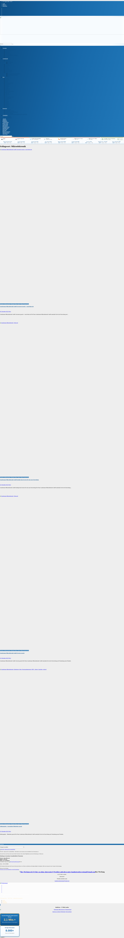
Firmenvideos (8, 50)
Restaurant (7, 52)
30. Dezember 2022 (4, 311)
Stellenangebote (8, 70)
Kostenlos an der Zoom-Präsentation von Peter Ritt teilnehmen (9, 869)
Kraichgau (7, 86)
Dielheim (7, 85)
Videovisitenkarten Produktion (11, 55)
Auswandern (10, 62)
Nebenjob (7, 67)
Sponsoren (5, 108)
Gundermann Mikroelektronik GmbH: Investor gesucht (12, 653)
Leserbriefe (7, 65)
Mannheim (7, 92)
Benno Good (5, 123)
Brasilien (9, 63)
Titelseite (13, 304)
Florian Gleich (8, 109)
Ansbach (7, 78)
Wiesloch (7, 107)
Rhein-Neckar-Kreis (9, 91)
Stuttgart (7, 99)
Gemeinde (7, 59)
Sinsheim (7, 101)
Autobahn (7, 79)
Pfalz (6, 95)
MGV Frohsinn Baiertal (13, 74)
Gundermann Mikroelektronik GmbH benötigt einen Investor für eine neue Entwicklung (19, 479)
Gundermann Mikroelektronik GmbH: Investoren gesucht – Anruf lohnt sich (17, 306)
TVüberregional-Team (3, 898)
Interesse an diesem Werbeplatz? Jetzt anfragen (62, 911)
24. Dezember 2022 (4, 484)
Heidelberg (7, 88)
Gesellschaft (5, 58)
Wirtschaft (7, 56)
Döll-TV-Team (10, 898)
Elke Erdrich (5, 125)
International (7, 61)
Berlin (6, 81)
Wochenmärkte (8, 116)
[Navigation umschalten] (0, 45)
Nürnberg (7, 93)
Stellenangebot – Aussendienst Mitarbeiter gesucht (11, 826)
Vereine (6, 72)
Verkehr (6, 102)
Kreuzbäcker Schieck (9, 110)
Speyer (6, 100)
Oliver (9, 311)
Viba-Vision (5, 134)
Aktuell (4, 118)
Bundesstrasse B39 (9, 83)
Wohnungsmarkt (8, 71)
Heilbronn (7, 89)
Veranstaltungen (8, 117)
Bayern (6, 80)
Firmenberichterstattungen (10, 49)
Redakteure (5, 121)
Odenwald (7, 94)
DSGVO (4, 4)
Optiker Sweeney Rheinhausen (11, 112)
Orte (3, 77)
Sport (9, 76)
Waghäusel (7, 103)
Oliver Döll (5, 129)
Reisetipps (7, 69)
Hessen (6, 87)
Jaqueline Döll (5, 128)
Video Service (8, 54)
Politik (6, 66)
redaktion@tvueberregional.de (17, 898)
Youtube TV (7, 57)
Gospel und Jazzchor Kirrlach (14, 73)
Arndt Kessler (6, 122)
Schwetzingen (8, 98)
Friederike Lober (6, 127)
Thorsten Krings (6, 132)
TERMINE (5, 115)
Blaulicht (5, 120)
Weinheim (7, 106)
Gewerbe (5, 48)
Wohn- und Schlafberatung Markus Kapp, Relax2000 (16, 114)
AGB (4, 3)
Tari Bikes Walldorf (9, 113)
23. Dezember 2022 (4, 658)
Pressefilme (7, 51)
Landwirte (7, 64)
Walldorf (7, 105)
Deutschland (7, 84)
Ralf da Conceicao (6, 131)
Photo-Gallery (18, 304)
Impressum (5, 6)
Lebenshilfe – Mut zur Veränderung (109, 138)
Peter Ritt (4, 130)
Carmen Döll (5, 124)
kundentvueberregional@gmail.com (62, 880)
